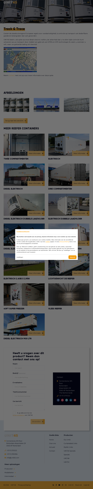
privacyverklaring (64, 241)
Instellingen (20, 257)
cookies (48, 241)
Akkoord (72, 257)
